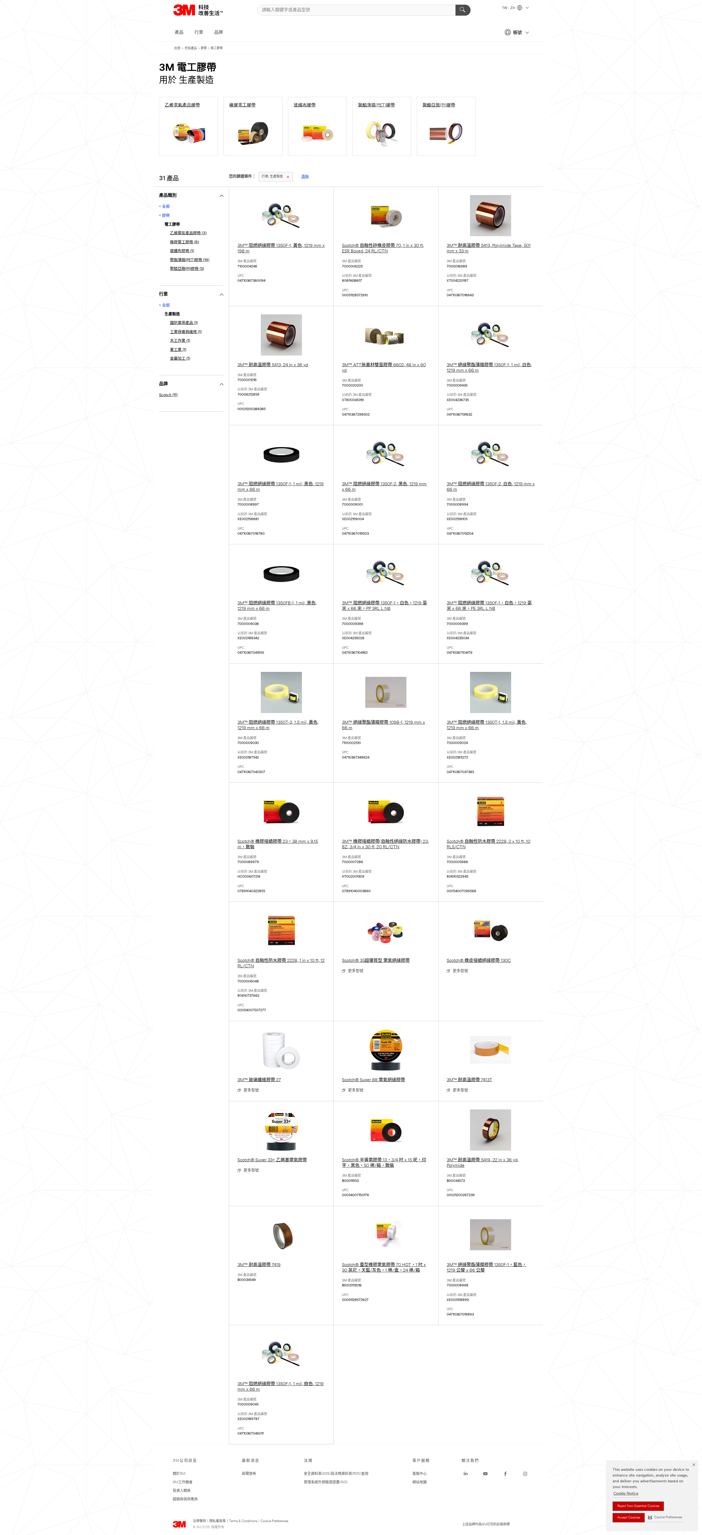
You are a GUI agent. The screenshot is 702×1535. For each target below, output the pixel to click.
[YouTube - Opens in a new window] (485, 1474)
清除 (305, 177)
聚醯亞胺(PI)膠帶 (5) (187, 269)
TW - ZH (509, 8)
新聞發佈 (249, 1473)
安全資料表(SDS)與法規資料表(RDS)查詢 (336, 1473)
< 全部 (164, 207)
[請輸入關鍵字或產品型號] (463, 10)
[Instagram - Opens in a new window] (525, 1474)
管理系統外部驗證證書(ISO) (325, 1482)
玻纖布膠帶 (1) (182, 251)
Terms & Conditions (243, 1521)
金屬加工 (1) (180, 359)
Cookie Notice (625, 1494)
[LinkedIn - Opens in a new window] (466, 1474)
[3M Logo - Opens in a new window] (204, 10)
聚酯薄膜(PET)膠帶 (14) (189, 260)
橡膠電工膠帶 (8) (184, 242)
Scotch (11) (168, 395)
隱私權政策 (217, 1521)
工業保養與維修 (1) (186, 332)
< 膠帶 (164, 216)
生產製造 (272, 176)
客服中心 (419, 1473)
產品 (179, 32)
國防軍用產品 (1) (184, 323)
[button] (665, 1517)
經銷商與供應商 (185, 1499)
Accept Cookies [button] (628, 1517)
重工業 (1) (178, 350)
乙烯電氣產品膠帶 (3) (188, 233)
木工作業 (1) (180, 341)
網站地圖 (419, 1482)
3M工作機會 (183, 1482)
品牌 (218, 32)
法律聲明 (199, 1521)
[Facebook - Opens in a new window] (505, 1474)
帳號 (517, 33)
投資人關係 (182, 1490)
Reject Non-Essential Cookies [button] (638, 1506)
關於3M (179, 1473)
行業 (198, 32)
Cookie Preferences (274, 1521)
